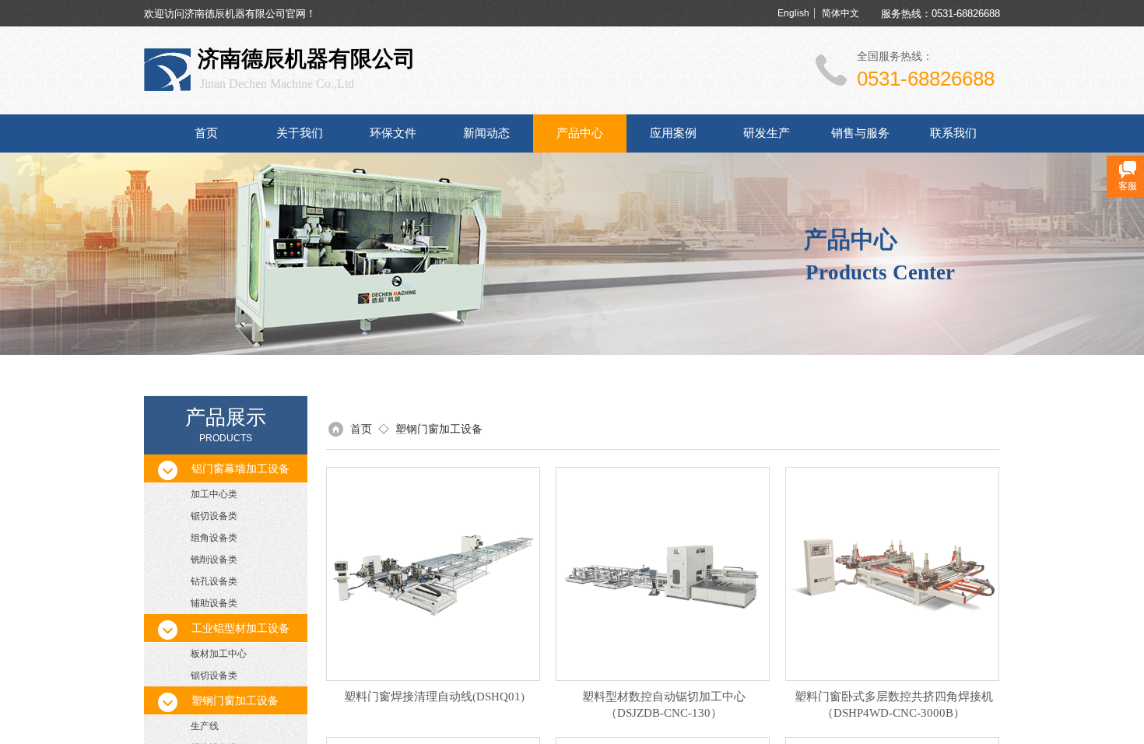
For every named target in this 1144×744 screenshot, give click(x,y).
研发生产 (766, 133)
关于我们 (299, 133)
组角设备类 (214, 537)
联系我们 (953, 133)
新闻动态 (486, 133)
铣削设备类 (214, 559)
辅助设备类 (214, 603)
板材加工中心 (219, 653)
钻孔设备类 (214, 581)
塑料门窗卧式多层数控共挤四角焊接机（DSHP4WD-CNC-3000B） (894, 704)
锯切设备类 (214, 516)
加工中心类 (214, 494)
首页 (206, 133)
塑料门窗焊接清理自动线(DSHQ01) (434, 696)
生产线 (205, 726)
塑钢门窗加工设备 (439, 429)
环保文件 (393, 133)
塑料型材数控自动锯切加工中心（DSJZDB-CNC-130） (664, 704)
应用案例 (673, 133)
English (793, 13)
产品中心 (579, 133)
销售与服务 (860, 133)
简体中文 (840, 13)
